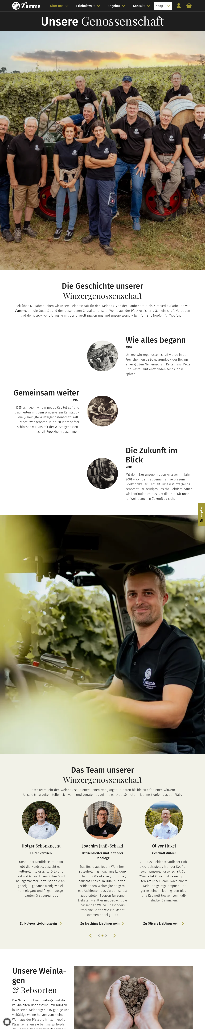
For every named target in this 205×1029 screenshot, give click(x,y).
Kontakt (139, 6)
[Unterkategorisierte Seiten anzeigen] (67, 6)
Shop (159, 6)
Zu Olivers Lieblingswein (100, 923)
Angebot (114, 6)
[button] (7, 1022)
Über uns (56, 6)
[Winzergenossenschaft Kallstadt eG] (26, 6)
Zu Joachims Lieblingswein (38, 923)
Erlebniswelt (85, 6)
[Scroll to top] (196, 1020)
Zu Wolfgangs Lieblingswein (161, 923)
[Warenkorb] (189, 6)
